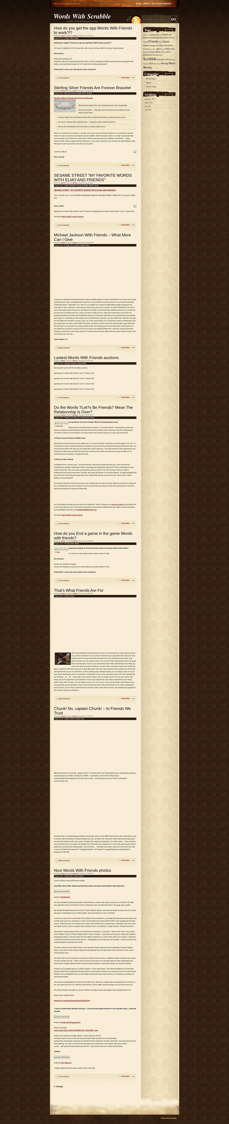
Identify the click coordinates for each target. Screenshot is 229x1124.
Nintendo (146, 52)
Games (146, 45)
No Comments (64, 78)
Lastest (79, 363)
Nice (71, 876)
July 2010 (148, 106)
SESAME (85, 185)
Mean (75, 417)
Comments (64, 348)
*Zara (58, 552)
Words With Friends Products (73, 217)
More (87, 245)
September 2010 (150, 99)
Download (153, 37)
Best (160, 35)
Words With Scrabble (82, 16)
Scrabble (150, 58)
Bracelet (67, 93)
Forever (73, 93)
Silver (84, 93)
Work (76, 38)
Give (71, 245)
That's (72, 596)
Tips (155, 64)
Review (153, 54)
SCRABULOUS (162, 59)
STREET (91, 185)
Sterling (89, 93)
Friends (67, 38)
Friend (171, 37)
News (168, 48)
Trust (82, 718)
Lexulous (146, 49)
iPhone (162, 45)
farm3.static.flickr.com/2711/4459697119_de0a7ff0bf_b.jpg (76, 1030)
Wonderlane (65, 897)
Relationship (86, 417)
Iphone (75, 36)
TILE (151, 63)
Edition (161, 37)
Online (152, 52)
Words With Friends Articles (72, 515)
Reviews (159, 55)
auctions (67, 363)
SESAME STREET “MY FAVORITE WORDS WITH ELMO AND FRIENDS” (93, 177)
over (79, 417)
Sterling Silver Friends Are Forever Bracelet (92, 88)
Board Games (151, 78)
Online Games (151, 86)
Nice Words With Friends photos (82, 870)
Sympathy (146, 64)
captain (67, 718)
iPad (157, 46)
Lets (71, 417)
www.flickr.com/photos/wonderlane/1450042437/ (72, 1001)
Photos (76, 876)
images (153, 45)
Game (72, 543)
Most (159, 48)
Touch (158, 64)
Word (172, 63)
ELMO (66, 185)
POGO (168, 52)
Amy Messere (66, 1063)
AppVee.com (147, 35)
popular (146, 54)
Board (164, 34)
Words (72, 38)
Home (138, 4)
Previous (59, 1086)
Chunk (72, 718)
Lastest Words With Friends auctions (86, 357)
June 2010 (148, 110)
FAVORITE (72, 185)
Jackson (77, 245)
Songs (173, 60)
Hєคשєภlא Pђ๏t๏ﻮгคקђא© (71, 1022)
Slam (170, 60)
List (151, 49)
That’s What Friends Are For (79, 590)
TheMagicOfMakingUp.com (86, 510)
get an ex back (118, 504)
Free (166, 37)
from (160, 42)
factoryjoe (59, 426)
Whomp (164, 63)
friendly (145, 42)
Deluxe (146, 37)
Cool (169, 34)
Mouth (163, 49)
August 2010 (149, 103)
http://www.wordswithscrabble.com (67, 3)
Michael (82, 245)
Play (163, 52)
